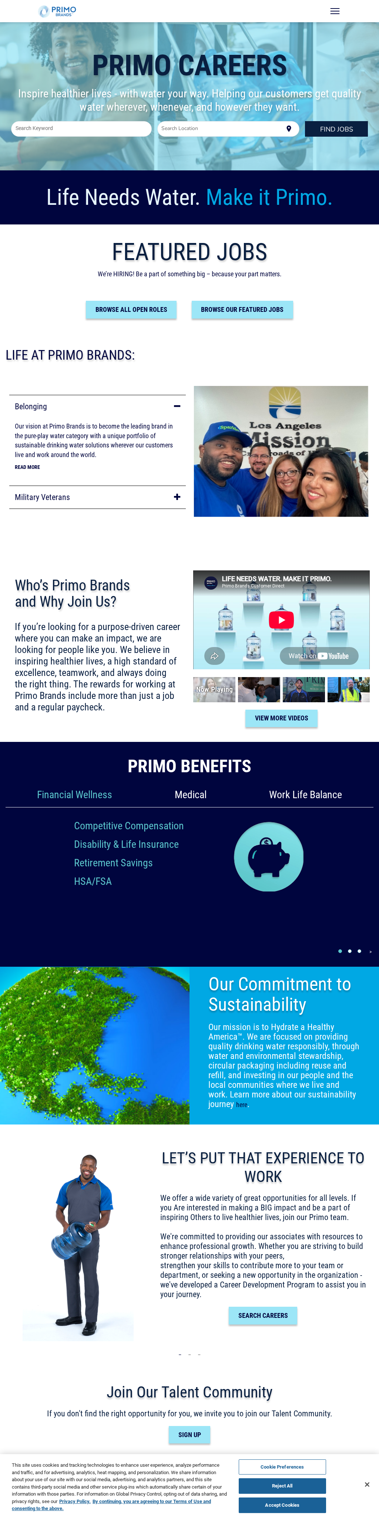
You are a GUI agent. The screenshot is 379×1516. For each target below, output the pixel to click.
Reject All (282, 1485)
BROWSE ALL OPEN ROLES (131, 309)
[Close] (367, 1484)
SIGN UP (189, 1435)
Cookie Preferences (282, 1466)
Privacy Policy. (75, 1501)
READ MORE (27, 467)
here (241, 1105)
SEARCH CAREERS (263, 1315)
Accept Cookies (282, 1505)
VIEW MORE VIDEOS (281, 718)
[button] (97, 406)
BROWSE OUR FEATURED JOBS (242, 309)
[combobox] (82, 129)
